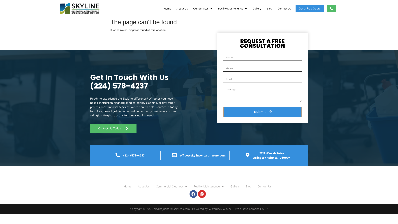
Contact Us (284, 8)
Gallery (257, 8)
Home (167, 8)
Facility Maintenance (230, 8)
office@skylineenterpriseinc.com (203, 155)
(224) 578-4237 (119, 86)
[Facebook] (193, 194)
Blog (269, 8)
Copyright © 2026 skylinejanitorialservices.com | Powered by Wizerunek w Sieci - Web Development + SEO (199, 209)
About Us (182, 8)
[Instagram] (202, 194)
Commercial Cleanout (169, 186)
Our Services (200, 8)
